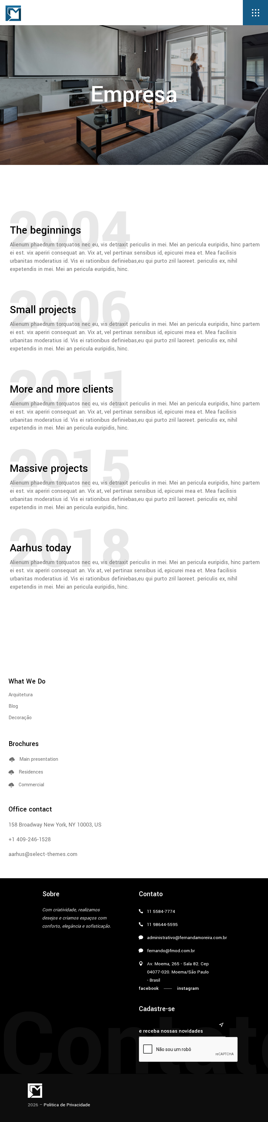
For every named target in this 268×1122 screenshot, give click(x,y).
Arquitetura (20, 694)
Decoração (20, 717)
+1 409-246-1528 (29, 839)
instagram (188, 988)
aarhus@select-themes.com (42, 854)
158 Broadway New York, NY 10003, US (54, 824)
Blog (13, 706)
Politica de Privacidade (67, 1105)
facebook (149, 988)
